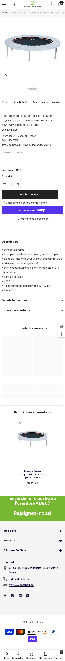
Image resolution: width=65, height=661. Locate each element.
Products (17, 12)
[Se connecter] (51, 4)
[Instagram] (12, 595)
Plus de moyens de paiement (32, 218)
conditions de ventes (35, 202)
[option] (32, 48)
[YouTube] (27, 595)
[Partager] (60, 194)
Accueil (5, 12)
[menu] (4, 4)
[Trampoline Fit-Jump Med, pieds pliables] (32, 439)
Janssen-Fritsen (27, 135)
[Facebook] (4, 595)
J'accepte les (14, 202)
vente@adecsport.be (21, 584)
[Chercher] (14, 4)
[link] (17, 390)
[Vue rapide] (20, 423)
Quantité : (8, 176)
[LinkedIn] (20, 595)
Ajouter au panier (30, 194)
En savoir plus (10, 129)
